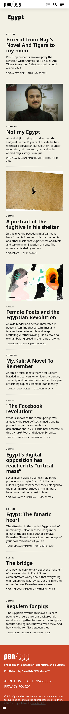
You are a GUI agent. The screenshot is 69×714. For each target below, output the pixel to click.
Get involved (39, 681)
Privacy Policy (17, 686)
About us (12, 681)
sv (48, 4)
